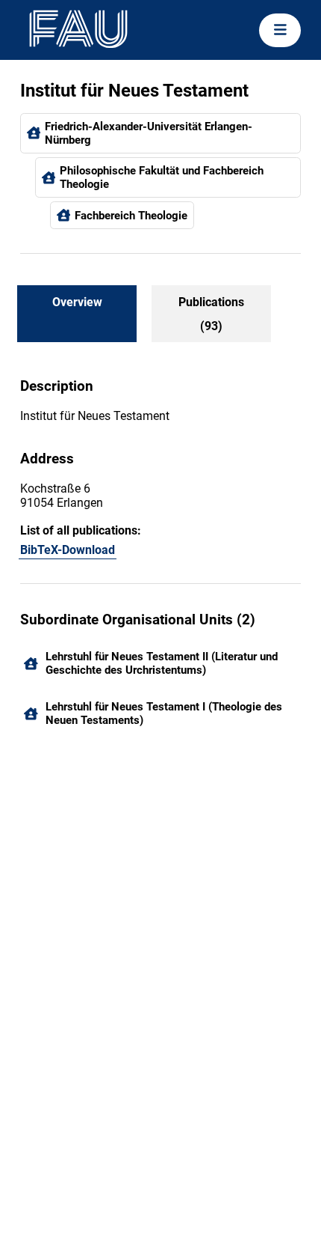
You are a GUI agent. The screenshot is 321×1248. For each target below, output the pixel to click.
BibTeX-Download (67, 550)
